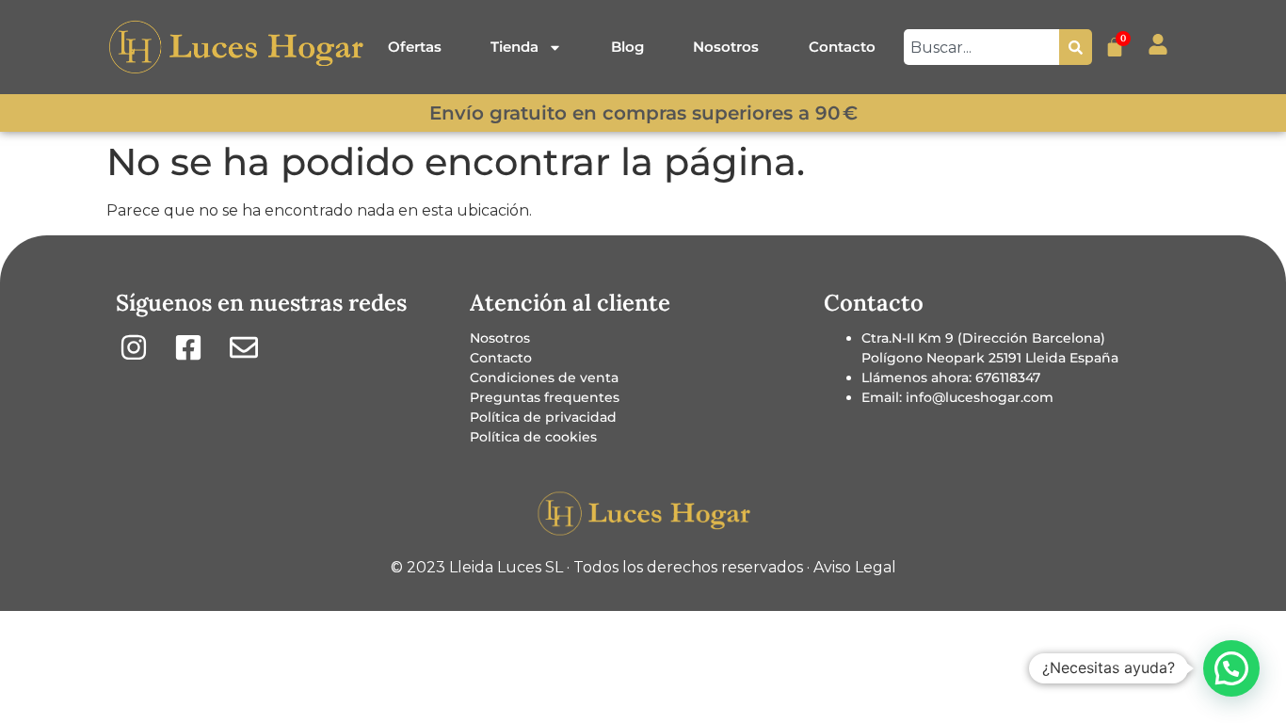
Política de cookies (533, 436)
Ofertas (415, 47)
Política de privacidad (543, 417)
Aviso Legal (854, 567)
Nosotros (726, 47)
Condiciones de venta (544, 377)
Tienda (514, 47)
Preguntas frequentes (544, 397)
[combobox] (981, 47)
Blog (627, 47)
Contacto (842, 47)
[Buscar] (1075, 47)
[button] (1231, 668)
